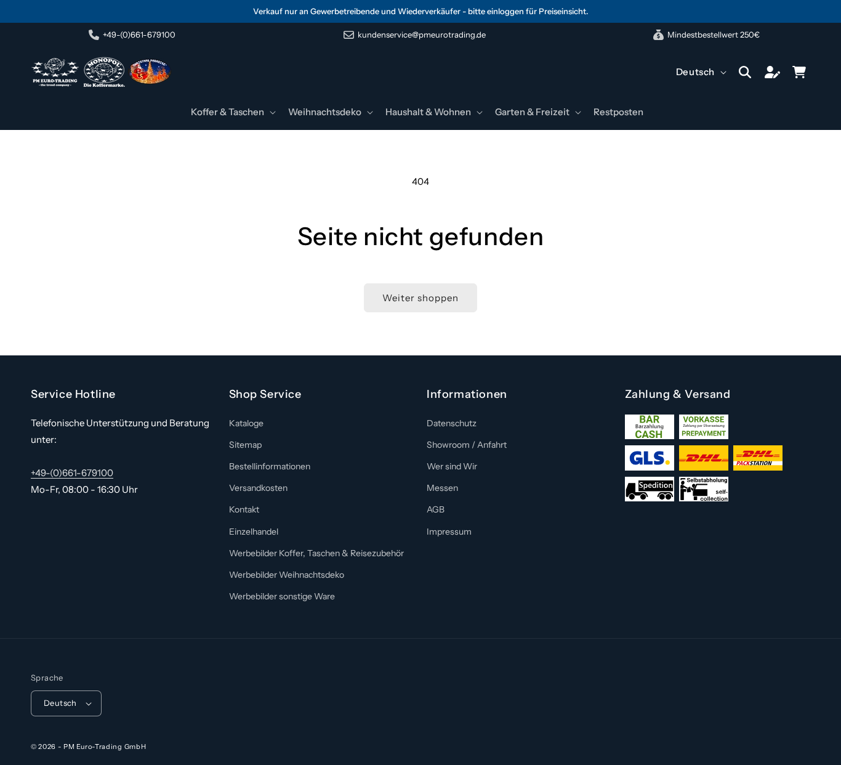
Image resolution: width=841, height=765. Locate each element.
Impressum (449, 531)
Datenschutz (452, 423)
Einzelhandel (253, 531)
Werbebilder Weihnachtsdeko (286, 574)
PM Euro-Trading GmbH (104, 746)
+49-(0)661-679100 (72, 473)
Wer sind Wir (452, 466)
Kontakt (244, 509)
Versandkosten (258, 487)
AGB (436, 509)
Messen (442, 487)
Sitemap (245, 444)
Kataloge (246, 423)
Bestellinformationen (269, 466)
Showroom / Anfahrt (467, 444)
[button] (232, 112)
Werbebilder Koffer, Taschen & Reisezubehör (316, 553)
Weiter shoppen (420, 298)
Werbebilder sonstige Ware (282, 596)
